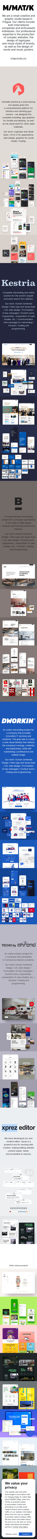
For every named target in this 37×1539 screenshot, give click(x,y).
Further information (20, 1527)
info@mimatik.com (18, 58)
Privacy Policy (13, 1497)
